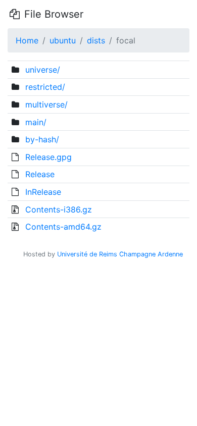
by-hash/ (42, 139)
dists (96, 40)
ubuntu (63, 40)
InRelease (43, 192)
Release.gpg (48, 157)
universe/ (42, 70)
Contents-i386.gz (58, 209)
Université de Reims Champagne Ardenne (120, 254)
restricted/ (45, 87)
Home (27, 40)
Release (40, 174)
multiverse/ (46, 104)
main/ (35, 122)
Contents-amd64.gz (63, 227)
